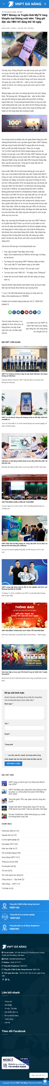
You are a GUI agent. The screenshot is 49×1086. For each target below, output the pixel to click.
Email (7, 734)
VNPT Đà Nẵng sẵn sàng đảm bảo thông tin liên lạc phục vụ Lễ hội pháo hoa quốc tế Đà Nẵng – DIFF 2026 (27, 792)
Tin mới (19, 12)
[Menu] (4, 4)
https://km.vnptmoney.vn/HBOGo (17, 254)
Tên (7, 724)
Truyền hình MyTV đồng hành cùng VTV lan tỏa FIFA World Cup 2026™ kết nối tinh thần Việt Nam (28, 808)
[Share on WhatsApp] (10, 312)
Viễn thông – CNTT (9, 884)
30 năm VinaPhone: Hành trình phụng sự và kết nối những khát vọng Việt (27, 815)
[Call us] (9, 980)
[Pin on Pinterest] (26, 312)
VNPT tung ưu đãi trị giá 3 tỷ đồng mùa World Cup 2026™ (26, 783)
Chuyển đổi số (7, 835)
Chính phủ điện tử (8, 831)
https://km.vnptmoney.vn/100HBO (15, 296)
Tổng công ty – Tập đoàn (12, 879)
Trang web (9, 744)
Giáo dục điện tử (8, 848)
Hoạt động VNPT (8, 857)
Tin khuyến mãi (7, 866)
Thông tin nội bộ (8, 862)
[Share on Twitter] (18, 312)
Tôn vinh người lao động (11, 875)
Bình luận (9, 704)
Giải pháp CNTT (8, 844)
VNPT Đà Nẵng (29, 28)
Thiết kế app (16, 982)
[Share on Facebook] (14, 312)
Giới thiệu (8, 1005)
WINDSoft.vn (41, 1083)
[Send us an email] (6, 980)
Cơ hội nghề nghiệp (9, 840)
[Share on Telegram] (39, 312)
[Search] (45, 4)
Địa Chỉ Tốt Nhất (27, 982)
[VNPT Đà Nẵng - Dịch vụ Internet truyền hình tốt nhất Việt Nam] (24, 4)
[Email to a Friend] (22, 312)
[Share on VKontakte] (31, 312)
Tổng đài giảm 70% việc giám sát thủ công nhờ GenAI (27, 800)
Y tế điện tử (6, 888)
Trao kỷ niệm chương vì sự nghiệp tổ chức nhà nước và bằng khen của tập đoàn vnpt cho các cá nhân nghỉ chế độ (12, 327)
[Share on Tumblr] (35, 312)
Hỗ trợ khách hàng (9, 12)
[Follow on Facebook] (3, 980)
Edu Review (6, 982)
